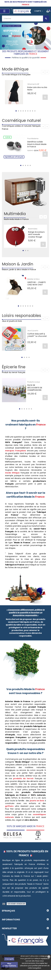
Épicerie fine (13, 367)
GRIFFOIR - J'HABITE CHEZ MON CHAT (36, 283)
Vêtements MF (33, 84)
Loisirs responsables (21, 315)
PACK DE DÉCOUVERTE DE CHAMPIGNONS (34, 387)
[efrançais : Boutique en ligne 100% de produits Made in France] (21, 11)
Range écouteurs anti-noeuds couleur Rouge (36, 234)
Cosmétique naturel (21, 120)
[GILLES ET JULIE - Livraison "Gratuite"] (38, 835)
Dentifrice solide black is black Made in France (36, 144)
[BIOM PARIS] (13, 835)
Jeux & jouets (32, 330)
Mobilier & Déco (33, 279)
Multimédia (15, 214)
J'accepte (9, 959)
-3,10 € (7, 137)
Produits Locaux (33, 382)
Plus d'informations (9, 964)
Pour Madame (32, 138)
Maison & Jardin (17, 264)
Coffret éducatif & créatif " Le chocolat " (37, 336)
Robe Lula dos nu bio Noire (37, 88)
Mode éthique (15, 69)
